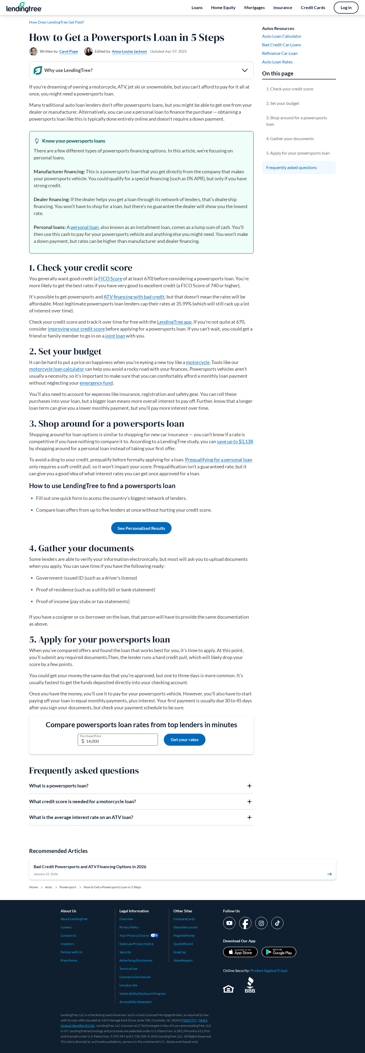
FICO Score (110, 278)
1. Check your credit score (289, 88)
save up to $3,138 (235, 441)
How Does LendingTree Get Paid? (56, 22)
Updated (168, 51)
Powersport (68, 887)
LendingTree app (174, 322)
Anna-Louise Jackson (129, 51)
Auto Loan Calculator (281, 36)
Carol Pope (68, 51)
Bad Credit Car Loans (281, 44)
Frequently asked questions (291, 167)
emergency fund (96, 383)
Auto (48, 887)
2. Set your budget (282, 103)
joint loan (115, 336)
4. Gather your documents (290, 138)
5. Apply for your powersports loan (298, 152)
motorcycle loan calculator (56, 369)
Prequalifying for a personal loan (218, 459)
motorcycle (197, 362)
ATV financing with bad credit (134, 297)
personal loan (85, 227)
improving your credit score (76, 329)
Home (33, 887)
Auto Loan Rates (277, 61)
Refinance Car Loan (280, 53)
